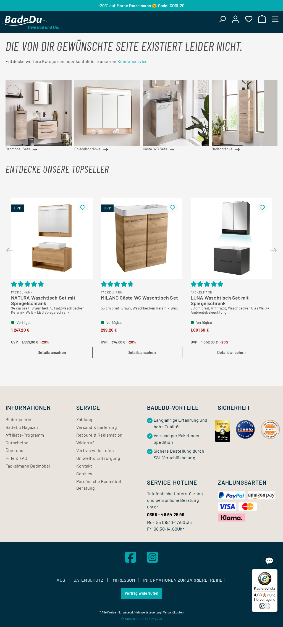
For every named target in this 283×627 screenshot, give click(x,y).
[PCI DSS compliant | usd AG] (270, 428)
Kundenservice (132, 61)
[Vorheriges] (10, 249)
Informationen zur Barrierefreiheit (184, 580)
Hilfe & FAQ (16, 458)
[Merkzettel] (248, 18)
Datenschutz (89, 580)
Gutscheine (17, 442)
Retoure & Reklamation (99, 434)
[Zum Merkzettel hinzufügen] (82, 207)
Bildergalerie (19, 419)
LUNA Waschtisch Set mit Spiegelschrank (220, 299)
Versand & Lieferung (96, 427)
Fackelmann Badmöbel (28, 465)
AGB (61, 580)
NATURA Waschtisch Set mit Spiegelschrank (43, 299)
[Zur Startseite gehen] (30, 22)
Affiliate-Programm (25, 434)
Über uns (14, 450)
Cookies (84, 473)
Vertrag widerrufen (95, 450)
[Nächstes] (273, 249)
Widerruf (85, 442)
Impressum (123, 580)
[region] (141, 274)
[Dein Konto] (235, 18)
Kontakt (84, 465)
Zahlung (84, 419)
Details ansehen (52, 352)
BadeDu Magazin (22, 427)
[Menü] (275, 18)
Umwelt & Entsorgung (98, 458)
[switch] (264, 606)
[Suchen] (222, 18)
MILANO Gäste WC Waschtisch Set (139, 298)
